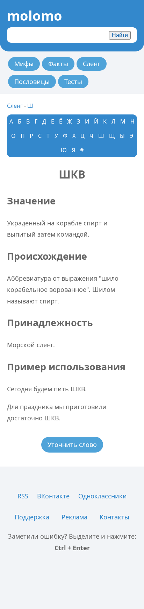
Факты (58, 63)
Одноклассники (102, 496)
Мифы (24, 63)
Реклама (74, 517)
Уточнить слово (72, 444)
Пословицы (32, 81)
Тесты (73, 81)
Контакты (114, 517)
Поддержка (32, 517)
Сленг (91, 63)
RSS (22, 496)
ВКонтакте (53, 496)
